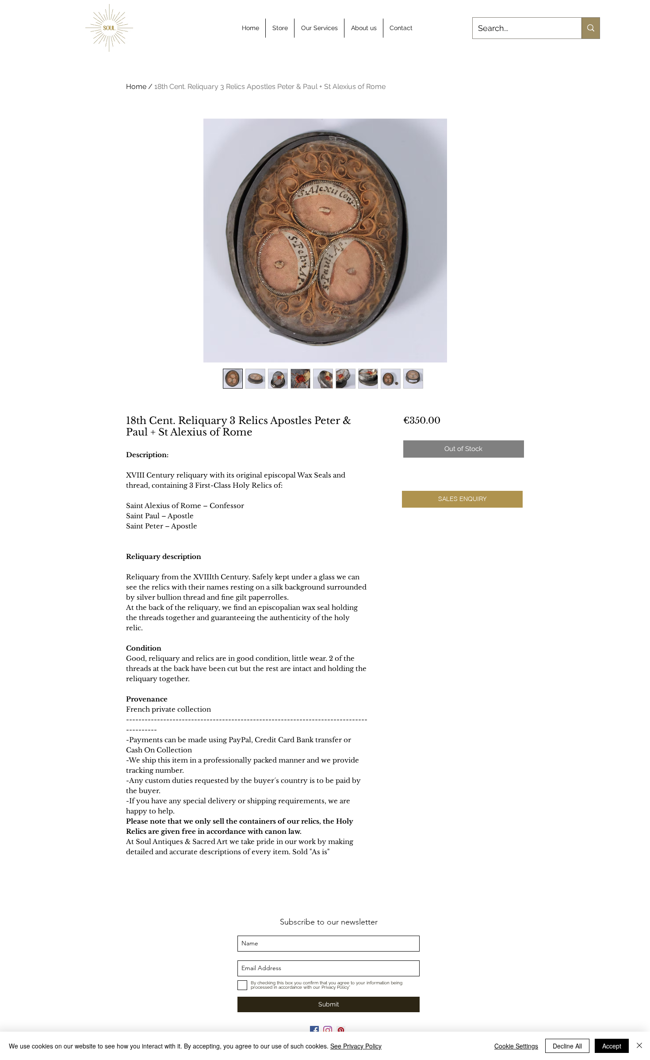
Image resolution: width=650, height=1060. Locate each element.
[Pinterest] (340, 1030)
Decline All (567, 1045)
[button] (462, 499)
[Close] (639, 1046)
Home (136, 86)
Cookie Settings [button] (516, 1045)
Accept (611, 1045)
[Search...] (590, 28)
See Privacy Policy (356, 1045)
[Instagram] (327, 1030)
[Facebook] (314, 1030)
